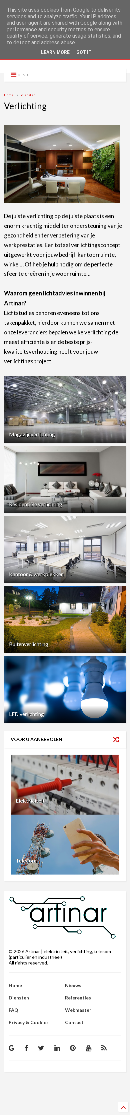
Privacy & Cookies (29, 1022)
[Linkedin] (57, 1047)
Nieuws (73, 985)
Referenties (78, 997)
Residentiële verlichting (35, 504)
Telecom (26, 860)
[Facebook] (26, 1047)
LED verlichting (26, 714)
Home (8, 95)
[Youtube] (88, 1047)
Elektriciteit (30, 800)
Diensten (19, 997)
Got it (84, 52)
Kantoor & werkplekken (36, 574)
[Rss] (104, 1047)
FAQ (13, 1010)
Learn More (55, 52)
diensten (28, 95)
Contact (74, 1022)
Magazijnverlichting (32, 434)
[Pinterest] (73, 1047)
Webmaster (78, 1010)
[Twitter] (41, 1047)
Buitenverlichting (28, 644)
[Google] (11, 1047)
